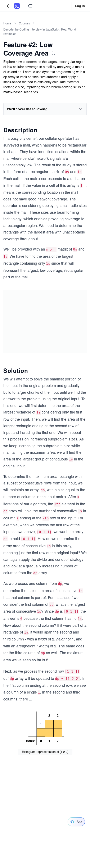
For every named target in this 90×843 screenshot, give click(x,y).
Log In (80, 5)
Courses (24, 23)
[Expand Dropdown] (81, 109)
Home (7, 23)
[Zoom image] (45, 729)
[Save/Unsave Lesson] (53, 53)
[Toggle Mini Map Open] (30, 6)
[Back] (8, 6)
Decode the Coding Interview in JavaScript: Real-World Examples (39, 31)
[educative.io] (17, 6)
